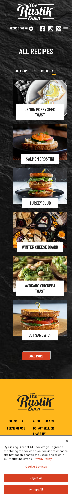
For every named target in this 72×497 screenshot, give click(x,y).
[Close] (67, 441)
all (54, 71)
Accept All (36, 489)
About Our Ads (43, 421)
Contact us (15, 421)
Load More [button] (36, 356)
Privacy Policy (43, 458)
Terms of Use (16, 428)
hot (34, 71)
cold (44, 71)
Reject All (36, 478)
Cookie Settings (36, 466)
